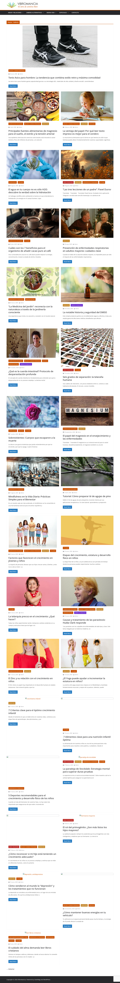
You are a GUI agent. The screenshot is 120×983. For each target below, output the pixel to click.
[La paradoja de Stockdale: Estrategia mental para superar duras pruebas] (87, 757)
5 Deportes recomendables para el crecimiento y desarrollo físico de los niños (31, 797)
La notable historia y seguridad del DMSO (85, 312)
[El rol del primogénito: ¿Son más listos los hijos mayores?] (87, 815)
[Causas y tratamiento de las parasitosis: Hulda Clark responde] (87, 591)
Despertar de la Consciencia (90, 182)
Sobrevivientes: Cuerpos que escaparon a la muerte (31, 439)
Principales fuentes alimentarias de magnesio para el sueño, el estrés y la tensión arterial (32, 132)
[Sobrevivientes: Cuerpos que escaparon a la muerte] (33, 412)
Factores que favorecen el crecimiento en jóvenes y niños (30, 559)
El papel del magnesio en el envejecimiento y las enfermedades (86, 437)
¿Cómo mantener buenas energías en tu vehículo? (84, 914)
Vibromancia (22, 979)
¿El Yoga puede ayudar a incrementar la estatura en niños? (84, 680)
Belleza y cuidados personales (17, 70)
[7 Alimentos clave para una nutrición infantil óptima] (87, 712)
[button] (22, 12)
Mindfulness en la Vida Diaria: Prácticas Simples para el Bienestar (29, 498)
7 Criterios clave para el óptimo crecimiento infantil (31, 712)
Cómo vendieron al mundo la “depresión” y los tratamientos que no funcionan (31, 887)
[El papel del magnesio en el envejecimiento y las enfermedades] (87, 411)
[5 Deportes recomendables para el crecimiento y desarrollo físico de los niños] (33, 770)
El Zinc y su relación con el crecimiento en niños (30, 680)
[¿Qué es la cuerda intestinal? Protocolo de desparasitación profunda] (33, 343)
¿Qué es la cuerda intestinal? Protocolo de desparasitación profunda (30, 373)
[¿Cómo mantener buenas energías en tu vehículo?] (87, 887)
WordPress (46, 979)
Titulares (20, 182)
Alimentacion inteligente (15, 123)
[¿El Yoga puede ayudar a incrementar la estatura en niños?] (87, 653)
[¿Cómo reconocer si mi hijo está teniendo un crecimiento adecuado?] (33, 829)
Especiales (63, 12)
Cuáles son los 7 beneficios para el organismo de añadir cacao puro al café (29, 249)
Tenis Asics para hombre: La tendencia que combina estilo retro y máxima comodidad (54, 77)
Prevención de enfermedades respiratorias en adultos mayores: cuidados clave (86, 249)
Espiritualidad (12, 430)
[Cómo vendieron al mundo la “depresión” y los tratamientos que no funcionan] (33, 874)
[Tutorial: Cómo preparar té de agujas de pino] (87, 471)
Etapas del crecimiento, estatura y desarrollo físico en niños (87, 556)
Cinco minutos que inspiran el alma (18, 937)
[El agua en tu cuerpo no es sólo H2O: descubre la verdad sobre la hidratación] (33, 164)
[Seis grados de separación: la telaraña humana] (87, 347)
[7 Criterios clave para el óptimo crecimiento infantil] (33, 698)
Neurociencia (12, 182)
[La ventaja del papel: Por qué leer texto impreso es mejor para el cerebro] (87, 106)
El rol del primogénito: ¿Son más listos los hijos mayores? (85, 829)
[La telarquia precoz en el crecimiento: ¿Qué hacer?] (33, 591)
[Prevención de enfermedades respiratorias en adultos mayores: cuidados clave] (87, 223)
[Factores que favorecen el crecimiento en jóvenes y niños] (33, 532)
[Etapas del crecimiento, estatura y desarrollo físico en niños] (87, 530)
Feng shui (91, 905)
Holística (45, 361)
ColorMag (37, 979)
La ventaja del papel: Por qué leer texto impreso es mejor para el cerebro (84, 132)
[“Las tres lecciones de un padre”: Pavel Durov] (87, 164)
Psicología (92, 123)
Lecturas (102, 182)
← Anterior (10, 969)
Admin (21, 74)
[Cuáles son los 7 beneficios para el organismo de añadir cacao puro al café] (33, 223)
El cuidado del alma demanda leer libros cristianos (29, 949)
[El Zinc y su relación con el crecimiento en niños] (33, 653)
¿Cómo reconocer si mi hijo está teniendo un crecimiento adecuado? (32, 855)
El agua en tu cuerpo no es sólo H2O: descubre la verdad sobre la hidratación (29, 191)
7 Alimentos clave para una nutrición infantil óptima (87, 738)
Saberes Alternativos (34, 12)
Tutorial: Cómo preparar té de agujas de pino (87, 496)
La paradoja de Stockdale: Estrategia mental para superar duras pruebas (86, 770)
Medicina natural (30, 299)
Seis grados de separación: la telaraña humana (83, 378)
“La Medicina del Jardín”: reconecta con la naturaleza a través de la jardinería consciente (30, 309)
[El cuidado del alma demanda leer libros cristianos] (33, 933)
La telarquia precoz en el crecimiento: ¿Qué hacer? (31, 618)
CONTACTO (75, 12)
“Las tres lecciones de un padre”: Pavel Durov (87, 189)
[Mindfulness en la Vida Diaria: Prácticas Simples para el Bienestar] (33, 471)
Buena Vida (50, 12)
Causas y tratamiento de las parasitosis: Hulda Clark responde (84, 621)
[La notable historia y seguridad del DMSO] (87, 284)
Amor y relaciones (14, 12)
